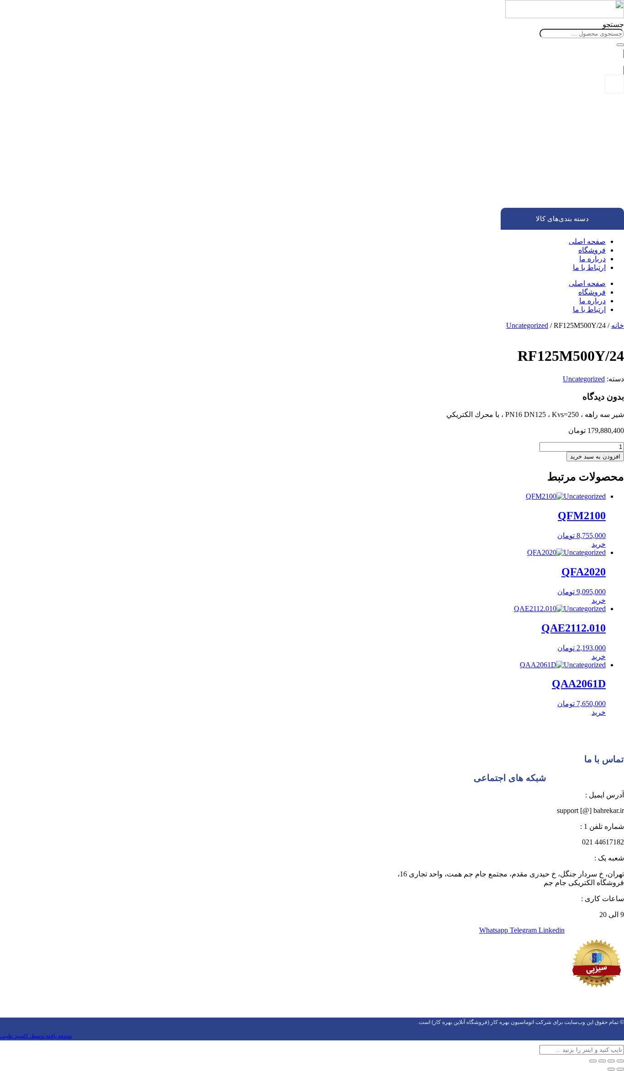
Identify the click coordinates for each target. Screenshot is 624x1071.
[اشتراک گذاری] (602, 1061)
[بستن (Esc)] (593, 1061)
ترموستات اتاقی (547, 163)
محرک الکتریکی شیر (559, 196)
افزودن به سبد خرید (595, 456)
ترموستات (573, 155)
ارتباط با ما (589, 267)
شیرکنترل (574, 180)
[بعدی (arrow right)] (611, 1069)
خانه (617, 325)
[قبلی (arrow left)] (620, 1069)
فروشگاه (592, 250)
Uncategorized (527, 325)
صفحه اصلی (587, 241)
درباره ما (592, 259)
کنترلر (579, 188)
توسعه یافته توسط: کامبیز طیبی (36, 1036)
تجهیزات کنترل (586, 147)
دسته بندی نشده (584, 139)
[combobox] (581, 33)
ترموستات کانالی (546, 172)
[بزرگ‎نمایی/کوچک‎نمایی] (620, 1061)
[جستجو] (620, 44)
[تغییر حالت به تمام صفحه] (611, 1061)
